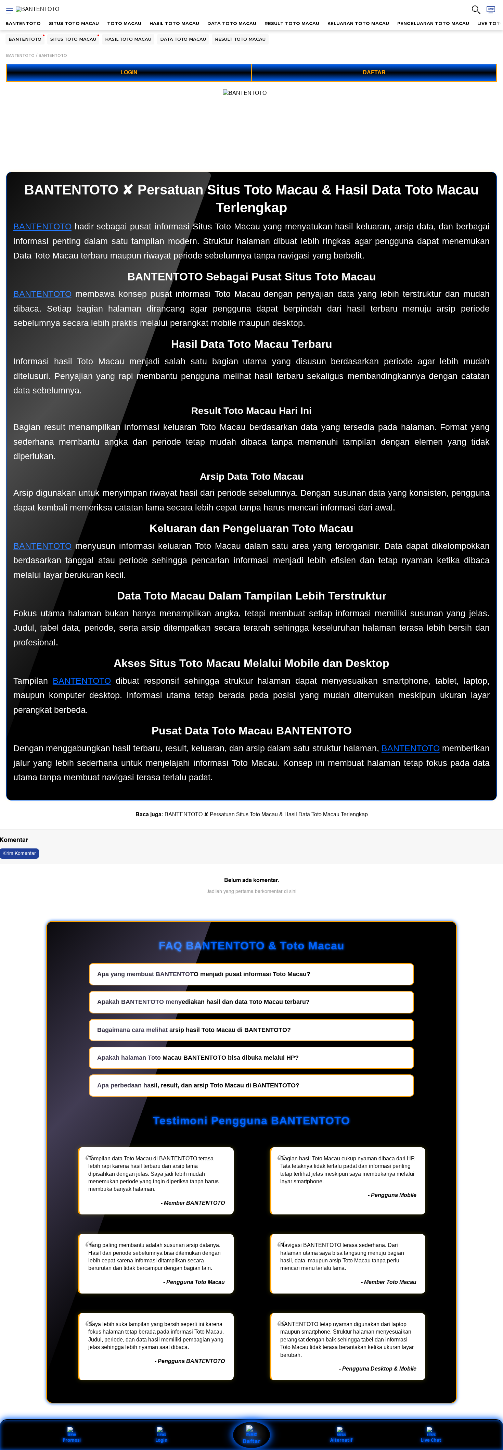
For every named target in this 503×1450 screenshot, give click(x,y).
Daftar (251, 1441)
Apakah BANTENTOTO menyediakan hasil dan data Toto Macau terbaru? (203, 1001)
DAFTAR (374, 72)
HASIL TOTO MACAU (174, 23)
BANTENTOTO (23, 23)
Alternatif (341, 1440)
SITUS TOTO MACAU (74, 23)
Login (161, 1440)
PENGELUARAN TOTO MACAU (433, 23)
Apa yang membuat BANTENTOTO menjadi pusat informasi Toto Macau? (203, 974)
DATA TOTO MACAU (231, 23)
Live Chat (431, 1440)
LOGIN (129, 72)
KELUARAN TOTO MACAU (358, 23)
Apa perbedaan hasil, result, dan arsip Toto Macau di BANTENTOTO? (198, 1085)
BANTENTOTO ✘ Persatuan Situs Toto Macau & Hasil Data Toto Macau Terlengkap (266, 814)
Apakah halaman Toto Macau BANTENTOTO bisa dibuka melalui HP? (198, 1057)
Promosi (72, 1440)
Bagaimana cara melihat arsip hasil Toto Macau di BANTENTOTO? (194, 1029)
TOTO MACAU (124, 23)
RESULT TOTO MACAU (292, 23)
